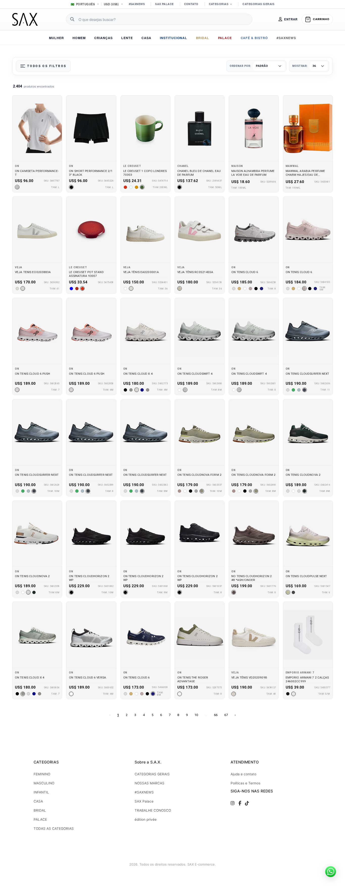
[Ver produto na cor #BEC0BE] (185, 390)
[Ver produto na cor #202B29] (304, 491)
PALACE (225, 38)
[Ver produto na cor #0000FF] (71, 288)
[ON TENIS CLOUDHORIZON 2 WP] (91, 534)
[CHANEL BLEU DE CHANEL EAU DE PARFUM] (199, 128)
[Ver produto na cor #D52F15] (125, 187)
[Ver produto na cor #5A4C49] (233, 592)
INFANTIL (41, 792)
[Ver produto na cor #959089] (147, 390)
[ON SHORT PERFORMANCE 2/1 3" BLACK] (91, 128)
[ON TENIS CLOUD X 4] (145, 331)
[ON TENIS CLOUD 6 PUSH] (37, 331)
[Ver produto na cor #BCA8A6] (250, 288)
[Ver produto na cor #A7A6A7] (196, 491)
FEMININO (42, 774)
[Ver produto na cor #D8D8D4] (22, 288)
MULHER (56, 38)
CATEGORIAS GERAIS (258, 4)
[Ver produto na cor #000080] (142, 390)
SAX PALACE (164, 4)
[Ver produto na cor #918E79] (202, 491)
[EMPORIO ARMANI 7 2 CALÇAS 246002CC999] (308, 635)
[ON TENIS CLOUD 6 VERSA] (91, 635)
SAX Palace (144, 801)
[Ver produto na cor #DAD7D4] (136, 390)
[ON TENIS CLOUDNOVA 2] (308, 432)
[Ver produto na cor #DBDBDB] (233, 288)
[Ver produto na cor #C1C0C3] (17, 187)
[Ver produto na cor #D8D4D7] (17, 390)
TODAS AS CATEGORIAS (54, 828)
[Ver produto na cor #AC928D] (179, 491)
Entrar (291, 19)
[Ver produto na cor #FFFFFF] (125, 288)
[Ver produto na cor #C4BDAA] (179, 288)
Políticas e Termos (245, 783)
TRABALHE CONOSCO (153, 810)
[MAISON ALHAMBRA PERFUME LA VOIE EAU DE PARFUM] (253, 128)
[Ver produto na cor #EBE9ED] (293, 694)
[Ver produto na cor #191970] (261, 288)
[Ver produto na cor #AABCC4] (299, 390)
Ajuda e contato (243, 774)
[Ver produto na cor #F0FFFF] (131, 187)
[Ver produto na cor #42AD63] (293, 390)
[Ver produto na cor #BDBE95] (288, 592)
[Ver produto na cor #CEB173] (239, 288)
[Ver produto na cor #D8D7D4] (299, 491)
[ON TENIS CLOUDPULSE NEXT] (308, 534)
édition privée (146, 819)
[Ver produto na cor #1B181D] (288, 694)
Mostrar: (300, 66)
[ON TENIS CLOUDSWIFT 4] (199, 331)
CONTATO (191, 4)
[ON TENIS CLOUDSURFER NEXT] (308, 331)
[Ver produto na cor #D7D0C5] (233, 694)
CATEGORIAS (218, 4)
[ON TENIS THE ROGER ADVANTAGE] (199, 635)
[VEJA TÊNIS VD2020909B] (253, 635)
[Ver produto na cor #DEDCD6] (131, 288)
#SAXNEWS (137, 4)
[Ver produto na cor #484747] (293, 592)
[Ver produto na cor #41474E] (304, 390)
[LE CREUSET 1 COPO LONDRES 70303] (145, 128)
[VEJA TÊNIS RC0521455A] (199, 229)
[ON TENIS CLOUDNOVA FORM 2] (199, 432)
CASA (146, 38)
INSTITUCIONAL (173, 38)
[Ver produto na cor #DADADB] (288, 491)
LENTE (127, 38)
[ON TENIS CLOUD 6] (253, 229)
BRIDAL (202, 38)
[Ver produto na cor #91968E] (131, 390)
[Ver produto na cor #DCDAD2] (17, 288)
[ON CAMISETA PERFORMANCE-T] (37, 128)
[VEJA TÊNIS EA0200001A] (145, 229)
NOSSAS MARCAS (149, 783)
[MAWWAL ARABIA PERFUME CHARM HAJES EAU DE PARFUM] (308, 128)
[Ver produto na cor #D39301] (136, 187)
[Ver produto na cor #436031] (142, 187)
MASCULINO (44, 783)
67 (226, 715)
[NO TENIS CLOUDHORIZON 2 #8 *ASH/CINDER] (253, 534)
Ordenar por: (240, 66)
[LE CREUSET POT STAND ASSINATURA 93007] (91, 229)
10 (196, 715)
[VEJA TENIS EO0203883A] (37, 229)
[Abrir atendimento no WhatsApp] (330, 871)
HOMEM (79, 38)
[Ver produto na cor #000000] (71, 187)
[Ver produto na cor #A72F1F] (77, 288)
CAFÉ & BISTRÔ (254, 38)
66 (215, 715)
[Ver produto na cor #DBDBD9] (288, 390)
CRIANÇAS (103, 38)
